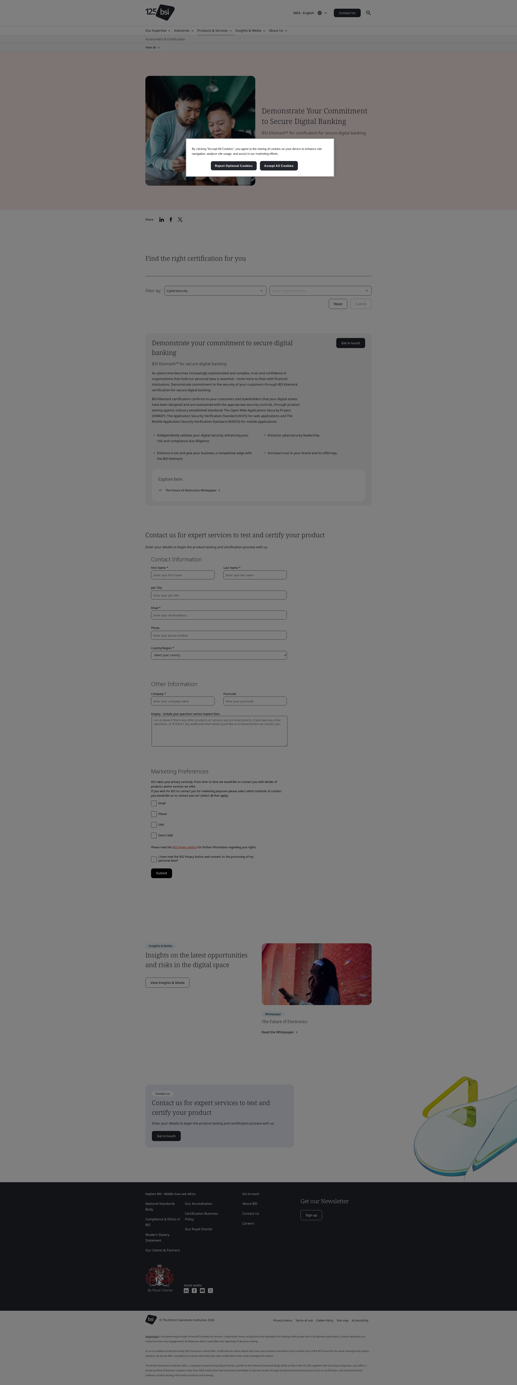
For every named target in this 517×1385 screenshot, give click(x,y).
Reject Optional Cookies (234, 165)
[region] (260, 157)
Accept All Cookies (279, 165)
